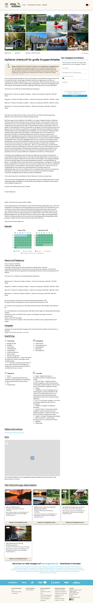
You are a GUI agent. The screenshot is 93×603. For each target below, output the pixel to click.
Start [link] (24, 5)
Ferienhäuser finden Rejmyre (31, 569)
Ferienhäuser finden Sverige (77, 569)
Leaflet (41, 475)
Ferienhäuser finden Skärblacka (46, 569)
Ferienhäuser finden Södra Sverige (48, 572)
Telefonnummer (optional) (67, 76)
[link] (60, 590)
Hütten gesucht (30, 590)
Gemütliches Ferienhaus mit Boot (73, 507)
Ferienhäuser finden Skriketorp (40, 571)
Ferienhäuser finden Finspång (35, 568)
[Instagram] (73, 599)
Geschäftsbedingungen (76, 93)
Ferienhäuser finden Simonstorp (24, 571)
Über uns (42, 590)
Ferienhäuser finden (34, 5)
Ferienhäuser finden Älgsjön (71, 571)
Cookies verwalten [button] (45, 598)
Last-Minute (15, 593)
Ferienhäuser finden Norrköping (55, 566)
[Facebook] (70, 599)
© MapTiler (45, 475)
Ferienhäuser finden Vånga (62, 569)
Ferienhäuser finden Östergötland (22, 566)
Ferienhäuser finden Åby (17, 569)
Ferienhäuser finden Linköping (39, 566)
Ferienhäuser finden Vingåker (20, 568)
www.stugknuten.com (49, 564)
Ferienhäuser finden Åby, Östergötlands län (54, 568)
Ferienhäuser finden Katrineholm (73, 566)
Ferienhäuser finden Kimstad (57, 571)
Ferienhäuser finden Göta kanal (74, 568)
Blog (41, 593)
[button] (7, 442)
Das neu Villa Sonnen (13, 507)
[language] (87, 5)
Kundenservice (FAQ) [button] (45, 591)
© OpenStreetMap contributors (54, 475)
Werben (44, 5)
